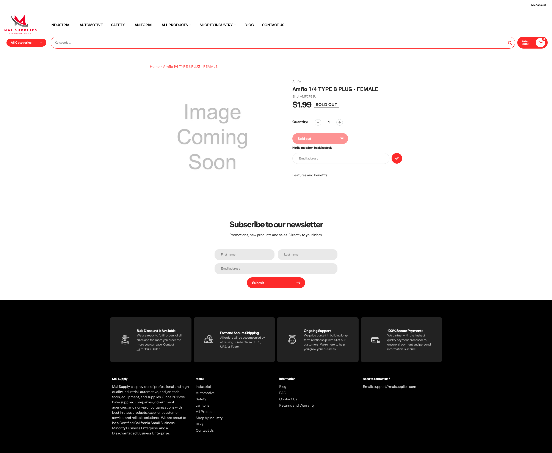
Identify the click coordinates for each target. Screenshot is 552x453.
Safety (201, 399)
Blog (199, 424)
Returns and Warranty (297, 405)
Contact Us (205, 430)
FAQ (282, 393)
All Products (205, 411)
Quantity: (300, 122)
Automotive (205, 393)
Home (155, 66)
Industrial (203, 386)
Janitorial (203, 405)
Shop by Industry (209, 418)
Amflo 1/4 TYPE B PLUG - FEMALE (190, 66)
